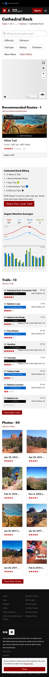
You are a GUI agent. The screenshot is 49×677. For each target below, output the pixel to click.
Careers (6, 655)
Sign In (37, 10)
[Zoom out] (43, 77)
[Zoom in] (43, 73)
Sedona (23, 23)
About (5, 596)
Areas (4, 23)
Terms (30, 673)
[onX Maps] (8, 634)
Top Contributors (9, 612)
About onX (7, 651)
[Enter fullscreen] (43, 63)
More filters (10, 54)
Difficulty (9, 40)
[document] (24, 665)
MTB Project (30, 600)
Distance (24, 40)
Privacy (37, 673)
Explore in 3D (9, 155)
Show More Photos (12, 581)
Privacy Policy (28, 664)
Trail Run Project (31, 608)
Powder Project (31, 612)
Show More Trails (12, 412)
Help (5, 600)
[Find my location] (43, 68)
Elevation (37, 47)
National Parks (31, 616)
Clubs (5, 608)
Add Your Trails (8, 284)
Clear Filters (26, 54)
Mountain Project (31, 596)
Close (24, 669)
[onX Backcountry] (10, 3)
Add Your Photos (8, 426)
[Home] (13, 10)
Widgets (6, 604)
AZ (11, 23)
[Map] (24, 79)
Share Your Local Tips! (19, 203)
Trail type (9, 47)
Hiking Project (30, 604)
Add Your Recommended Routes (14, 111)
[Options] (42, 95)
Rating (23, 47)
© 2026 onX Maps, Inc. (17, 673)
